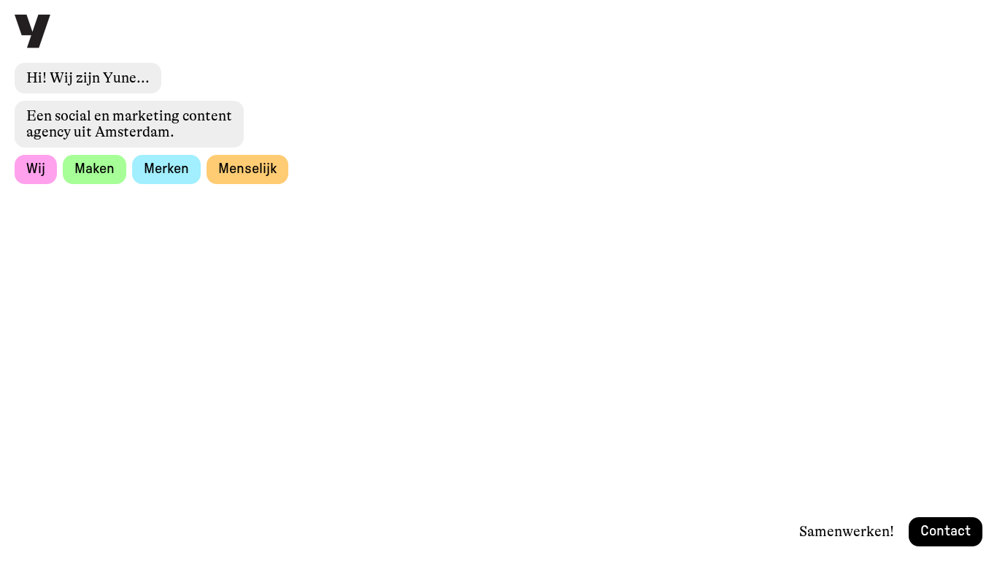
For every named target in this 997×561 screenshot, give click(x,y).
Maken (94, 165)
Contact (945, 531)
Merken (166, 168)
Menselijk (247, 168)
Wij (35, 163)
